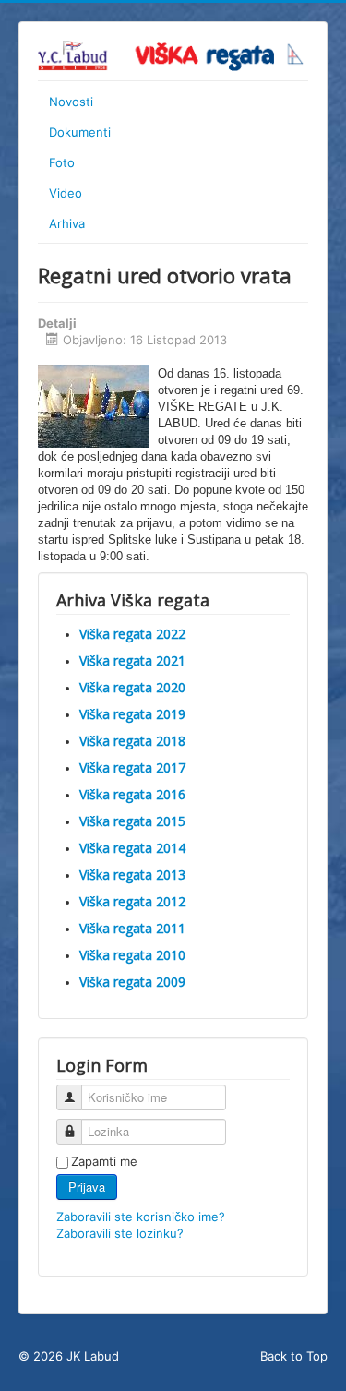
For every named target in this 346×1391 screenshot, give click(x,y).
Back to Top (294, 1356)
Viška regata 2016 (132, 794)
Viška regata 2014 (132, 848)
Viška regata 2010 (132, 955)
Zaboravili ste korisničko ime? (140, 1216)
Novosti (71, 101)
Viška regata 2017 (132, 767)
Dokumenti (80, 132)
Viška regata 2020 (132, 687)
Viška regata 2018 (132, 740)
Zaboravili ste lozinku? (120, 1233)
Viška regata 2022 (132, 633)
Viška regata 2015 (132, 821)
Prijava (86, 1186)
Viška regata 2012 (132, 901)
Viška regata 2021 (132, 660)
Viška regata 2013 (132, 874)
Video (65, 193)
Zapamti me (104, 1161)
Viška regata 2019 (132, 714)
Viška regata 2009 (132, 981)
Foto (62, 162)
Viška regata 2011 (132, 928)
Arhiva (67, 223)
